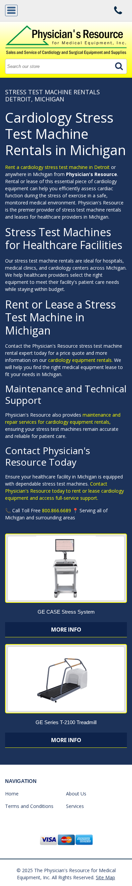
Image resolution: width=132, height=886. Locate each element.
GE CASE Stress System (66, 612)
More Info (66, 629)
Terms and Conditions (29, 806)
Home (12, 793)
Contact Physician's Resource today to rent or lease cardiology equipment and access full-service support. (64, 491)
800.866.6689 (56, 510)
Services (75, 806)
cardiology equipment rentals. (81, 360)
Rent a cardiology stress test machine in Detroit (57, 167)
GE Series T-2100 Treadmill (66, 722)
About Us (76, 793)
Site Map (105, 877)
